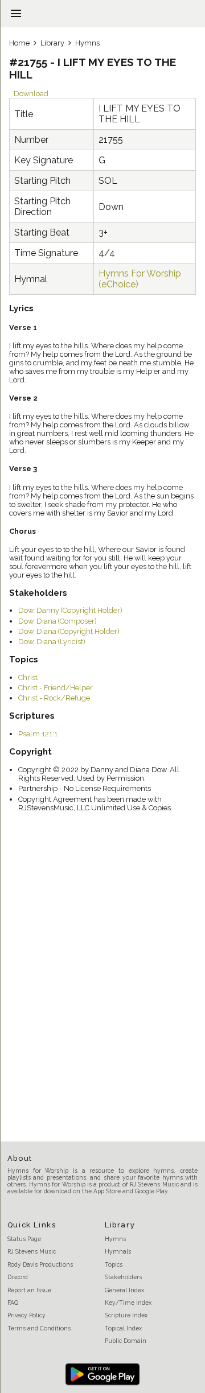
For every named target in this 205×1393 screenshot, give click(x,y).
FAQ (12, 1302)
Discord (17, 1277)
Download (31, 93)
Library (52, 43)
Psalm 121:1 (38, 734)
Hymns (87, 43)
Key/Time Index (128, 1302)
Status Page (24, 1238)
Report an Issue (29, 1290)
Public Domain (125, 1340)
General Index (124, 1290)
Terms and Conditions (39, 1328)
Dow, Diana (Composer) (57, 621)
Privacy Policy (26, 1315)
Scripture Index (126, 1315)
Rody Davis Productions (40, 1264)
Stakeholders (123, 1277)
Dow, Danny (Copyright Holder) (70, 610)
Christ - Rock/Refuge (54, 698)
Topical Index (123, 1328)
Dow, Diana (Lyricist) (51, 641)
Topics (113, 1264)
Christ (28, 677)
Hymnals (118, 1251)
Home (19, 43)
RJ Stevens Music (31, 1251)
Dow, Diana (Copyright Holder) (69, 631)
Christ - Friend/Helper (55, 687)
